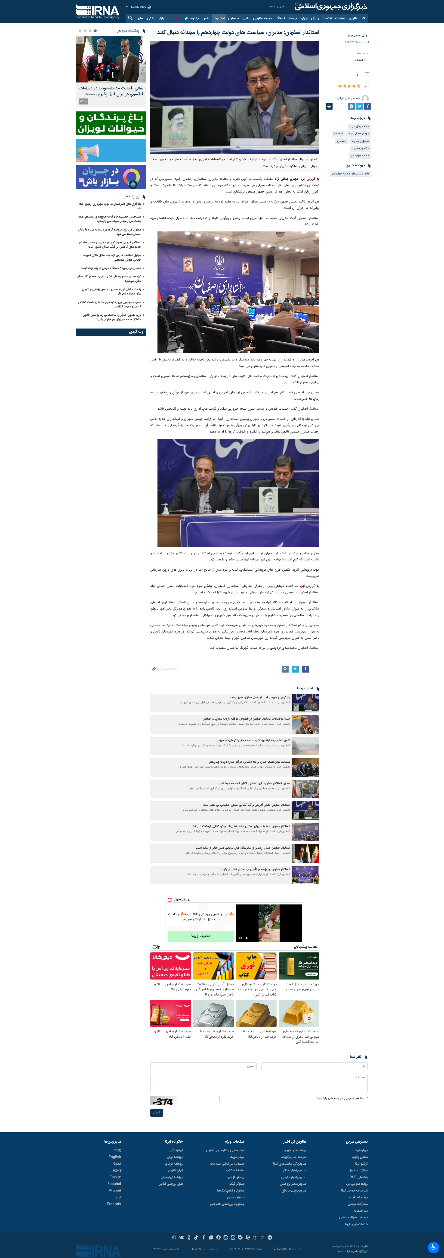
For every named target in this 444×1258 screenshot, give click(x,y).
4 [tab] (80, 30)
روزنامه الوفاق (174, 1164)
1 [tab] (95, 30)
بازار (161, 18)
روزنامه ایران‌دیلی (171, 1177)
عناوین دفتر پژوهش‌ (293, 1184)
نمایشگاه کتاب (235, 1170)
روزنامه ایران (175, 1157)
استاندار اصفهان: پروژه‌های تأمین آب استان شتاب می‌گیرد (255, 869)
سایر (140, 18)
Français (114, 1204)
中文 (117, 1150)
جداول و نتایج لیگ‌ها (230, 1191)
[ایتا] (226, 1238)
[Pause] (240, 938)
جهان (303, 18)
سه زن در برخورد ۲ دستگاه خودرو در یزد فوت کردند (111, 268)
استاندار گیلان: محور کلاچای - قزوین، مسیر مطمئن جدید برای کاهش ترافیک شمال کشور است (110, 245)
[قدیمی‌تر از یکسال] (305, 703)
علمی (246, 18)
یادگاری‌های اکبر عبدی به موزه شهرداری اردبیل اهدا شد (110, 206)
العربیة (117, 1164)
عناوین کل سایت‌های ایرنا (289, 1164)
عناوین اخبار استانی (293, 1170)
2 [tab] (90, 30)
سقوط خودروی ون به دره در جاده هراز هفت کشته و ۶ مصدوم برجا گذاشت (109, 304)
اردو (118, 1197)
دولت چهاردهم (360, 155)
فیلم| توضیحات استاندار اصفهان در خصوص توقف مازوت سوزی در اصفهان (246, 719)
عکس (206, 18)
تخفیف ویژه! (200, 936)
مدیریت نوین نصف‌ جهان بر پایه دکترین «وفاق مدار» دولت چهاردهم (249, 762)
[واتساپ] (174, 1238)
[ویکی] (181, 1238)
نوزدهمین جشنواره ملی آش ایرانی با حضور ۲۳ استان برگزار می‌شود (109, 279)
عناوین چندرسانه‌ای (293, 1191)
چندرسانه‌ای (191, 18)
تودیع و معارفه (360, 141)
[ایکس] (262, 1238)
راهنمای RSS (359, 1177)
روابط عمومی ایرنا (356, 1184)
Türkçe (115, 1177)
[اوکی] (189, 1238)
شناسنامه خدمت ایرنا (354, 1191)
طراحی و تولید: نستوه (348, 1252)
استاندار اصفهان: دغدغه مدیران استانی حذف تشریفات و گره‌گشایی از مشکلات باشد (241, 826)
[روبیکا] (255, 1238)
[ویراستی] (211, 1238)
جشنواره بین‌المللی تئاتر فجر (227, 1204)
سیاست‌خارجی (262, 18)
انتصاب (338, 133)
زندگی (151, 18)
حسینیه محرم (235, 1197)
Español (114, 1184)
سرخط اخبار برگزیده (293, 1157)
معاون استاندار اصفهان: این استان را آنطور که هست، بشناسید (254, 783)
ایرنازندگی (176, 1150)
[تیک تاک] (196, 1238)
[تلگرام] (270, 1238)
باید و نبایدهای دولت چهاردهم (350, 173)
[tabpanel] (111, 71)
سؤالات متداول (358, 1170)
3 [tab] (85, 30)
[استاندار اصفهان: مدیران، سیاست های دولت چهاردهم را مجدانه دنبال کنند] (234, 97)
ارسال (156, 1112)
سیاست (340, 18)
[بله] (240, 1238)
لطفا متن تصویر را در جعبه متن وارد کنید (342, 1098)
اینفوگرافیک (236, 1184)
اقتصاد (327, 18)
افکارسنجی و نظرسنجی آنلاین (225, 1150)
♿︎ (433, 1247)
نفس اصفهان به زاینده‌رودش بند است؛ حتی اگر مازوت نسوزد (254, 740)
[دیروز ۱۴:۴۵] (111, 59)
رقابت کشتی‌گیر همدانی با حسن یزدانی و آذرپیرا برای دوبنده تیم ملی (111, 291)
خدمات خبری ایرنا (356, 1224)
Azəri (117, 1170)
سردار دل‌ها (237, 1157)
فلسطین (233, 18)
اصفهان (359, 60)
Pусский (115, 1191)
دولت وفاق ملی (359, 126)
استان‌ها (219, 18)
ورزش (315, 18)
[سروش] (218, 1238)
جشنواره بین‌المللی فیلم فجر (227, 1164)
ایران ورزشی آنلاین (171, 1184)
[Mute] (247, 938)
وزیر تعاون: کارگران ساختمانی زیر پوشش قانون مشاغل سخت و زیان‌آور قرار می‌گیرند (112, 317)
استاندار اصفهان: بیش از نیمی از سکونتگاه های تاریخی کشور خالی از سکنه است (243, 848)
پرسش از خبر (236, 1177)
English (115, 1157)
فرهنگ (280, 18)
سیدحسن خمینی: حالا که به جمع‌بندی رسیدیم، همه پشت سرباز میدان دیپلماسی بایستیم (109, 219)
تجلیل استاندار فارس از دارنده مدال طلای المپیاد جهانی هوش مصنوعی (112, 257)
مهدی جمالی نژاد (358, 133)
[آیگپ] (233, 1238)
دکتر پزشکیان (360, 148)
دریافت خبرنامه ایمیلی (353, 1217)
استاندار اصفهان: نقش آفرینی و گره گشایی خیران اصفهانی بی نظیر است (246, 805)
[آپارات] (248, 1238)
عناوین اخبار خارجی (293, 1177)
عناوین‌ (353, 18)
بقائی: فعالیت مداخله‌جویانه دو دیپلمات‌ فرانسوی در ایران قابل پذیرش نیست (111, 91)
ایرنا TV (172, 18)
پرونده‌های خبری (295, 1150)
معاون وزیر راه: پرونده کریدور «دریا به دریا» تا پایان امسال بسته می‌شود (109, 232)
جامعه (293, 18)
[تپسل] (169, 900)
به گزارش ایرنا (309, 179)
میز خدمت (361, 1211)
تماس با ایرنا (360, 1157)
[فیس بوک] (203, 1238)
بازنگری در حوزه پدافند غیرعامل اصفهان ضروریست (259, 697)
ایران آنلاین (175, 1170)
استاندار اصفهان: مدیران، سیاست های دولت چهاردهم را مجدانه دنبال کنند (238, 32)
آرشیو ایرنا (361, 1164)
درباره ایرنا (361, 1150)
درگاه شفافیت (358, 1197)
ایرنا (331, 7)
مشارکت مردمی (358, 1204)
